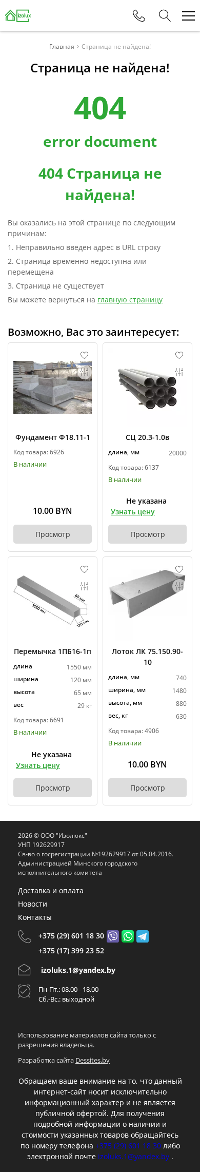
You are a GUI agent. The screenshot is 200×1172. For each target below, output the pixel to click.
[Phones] (139, 16)
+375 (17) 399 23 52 (71, 950)
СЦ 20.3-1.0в (147, 437)
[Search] (165, 16)
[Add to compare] (84, 372)
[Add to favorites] (84, 355)
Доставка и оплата (51, 890)
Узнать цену (133, 511)
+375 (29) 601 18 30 (71, 935)
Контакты (35, 917)
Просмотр (52, 534)
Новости (32, 904)
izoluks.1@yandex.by (78, 970)
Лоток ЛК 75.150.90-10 (147, 656)
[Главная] (18, 16)
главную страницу (130, 299)
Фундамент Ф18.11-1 (52, 437)
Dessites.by (92, 1060)
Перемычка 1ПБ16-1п (52, 651)
